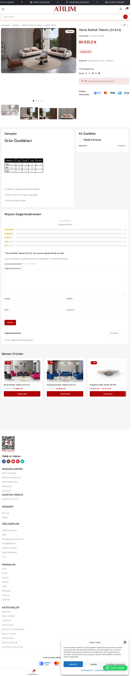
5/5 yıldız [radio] (35, 264)
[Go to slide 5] (43, 100)
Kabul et (73, 664)
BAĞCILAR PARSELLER (11, 477)
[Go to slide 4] (41, 100)
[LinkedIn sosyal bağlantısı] (96, 73)
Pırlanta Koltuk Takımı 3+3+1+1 (61, 385)
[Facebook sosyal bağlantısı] (86, 73)
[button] (125, 642)
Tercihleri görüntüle (115, 664)
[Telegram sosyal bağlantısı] (99, 73)
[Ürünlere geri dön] (124, 25)
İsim (7, 309)
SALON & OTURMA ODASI (13, 629)
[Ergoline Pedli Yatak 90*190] (108, 371)
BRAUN (5, 582)
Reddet (93, 664)
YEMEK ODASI (8, 638)
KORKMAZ (6, 591)
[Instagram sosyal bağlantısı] (8, 461)
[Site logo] (65, 8)
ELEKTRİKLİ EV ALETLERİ (12, 647)
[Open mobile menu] (3, 9)
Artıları (7, 298)
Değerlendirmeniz (13, 268)
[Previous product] (121, 25)
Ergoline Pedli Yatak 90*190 (103, 385)
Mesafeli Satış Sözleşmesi (12, 539)
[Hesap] (120, 9)
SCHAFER (6, 599)
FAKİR (4, 586)
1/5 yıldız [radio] (27, 264)
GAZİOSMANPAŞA (9, 482)
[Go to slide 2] (36, 100)
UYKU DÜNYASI (8, 616)
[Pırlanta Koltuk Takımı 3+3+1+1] (65, 371)
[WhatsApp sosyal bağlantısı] (22, 461)
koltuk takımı (93, 60)
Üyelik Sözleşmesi (9, 552)
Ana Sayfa (5, 25)
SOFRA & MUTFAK (10, 642)
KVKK (4, 534)
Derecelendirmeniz (14, 264)
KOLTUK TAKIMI (9, 633)
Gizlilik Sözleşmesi (101, 670)
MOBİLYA (6, 611)
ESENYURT (6, 491)
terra (102, 60)
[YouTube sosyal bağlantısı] (13, 461)
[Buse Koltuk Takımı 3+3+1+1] (22, 371)
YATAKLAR (6, 620)
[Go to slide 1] (33, 100)
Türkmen (109, 60)
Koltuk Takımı (50, 25)
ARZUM (5, 577)
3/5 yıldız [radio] (31, 264)
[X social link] (89, 73)
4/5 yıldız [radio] (33, 264)
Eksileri (69, 298)
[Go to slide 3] (38, 100)
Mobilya (15, 25)
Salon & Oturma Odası (32, 25)
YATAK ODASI (8, 625)
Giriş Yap (5, 513)
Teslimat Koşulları (9, 548)
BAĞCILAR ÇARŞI (9, 473)
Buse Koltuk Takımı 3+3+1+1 (17, 385)
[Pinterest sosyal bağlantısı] (92, 73)
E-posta (70, 309)
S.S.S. (4, 557)
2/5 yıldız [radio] (29, 264)
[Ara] (125, 17)
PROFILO (6, 595)
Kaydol (5, 517)
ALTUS (5, 573)
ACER (4, 569)
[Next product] (127, 25)
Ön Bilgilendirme (87, 670)
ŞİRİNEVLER (7, 486)
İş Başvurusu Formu (10, 499)
